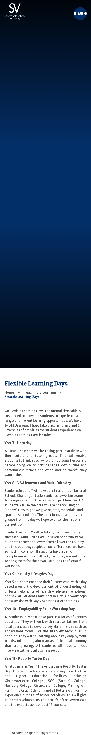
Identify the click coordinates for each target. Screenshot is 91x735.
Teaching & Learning (40, 392)
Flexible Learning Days (22, 396)
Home (9, 392)
